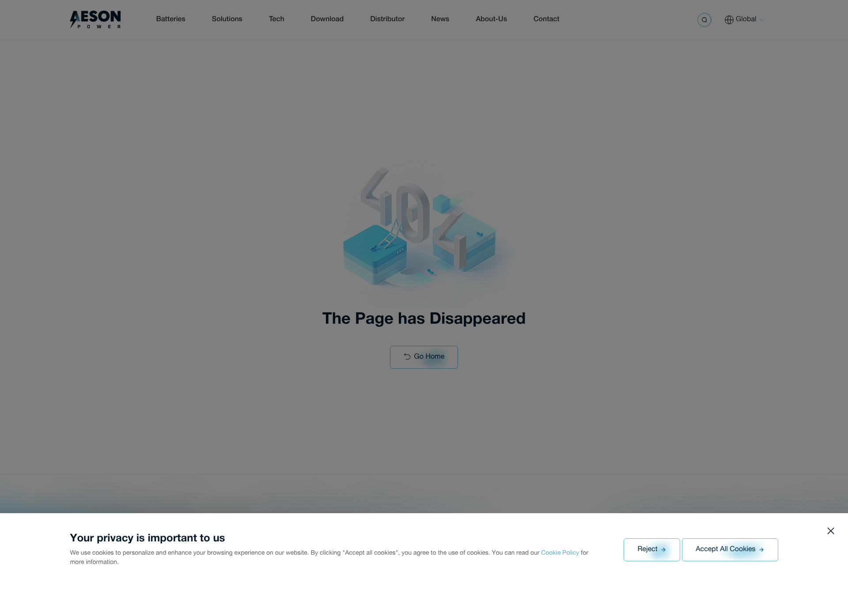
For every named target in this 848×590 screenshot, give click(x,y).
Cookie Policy (560, 554)
